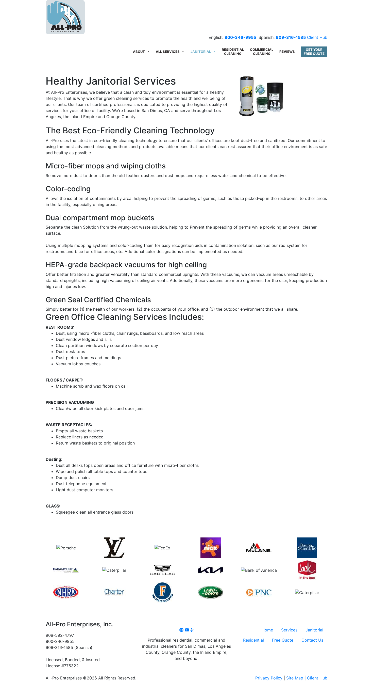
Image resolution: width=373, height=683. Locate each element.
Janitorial (201, 52)
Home (267, 629)
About (139, 52)
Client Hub (317, 37)
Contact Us (312, 640)
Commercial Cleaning (261, 51)
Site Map (294, 677)
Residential (253, 640)
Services (289, 629)
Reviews (287, 52)
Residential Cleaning (233, 51)
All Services (168, 52)
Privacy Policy (268, 677)
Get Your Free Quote (314, 51)
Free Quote (282, 640)
